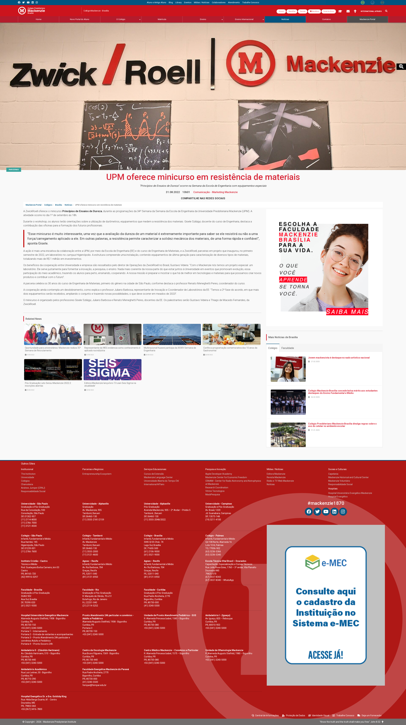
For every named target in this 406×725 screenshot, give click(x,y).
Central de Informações (267, 715)
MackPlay (291, 11)
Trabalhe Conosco (345, 715)
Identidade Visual (320, 715)
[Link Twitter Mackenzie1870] (24, 2)
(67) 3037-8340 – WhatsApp (219, 580)
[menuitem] (156, 2)
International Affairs (371, 11)
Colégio (272, 348)
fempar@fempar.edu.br (94, 685)
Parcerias (14, 170)
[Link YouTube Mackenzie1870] (28, 2)
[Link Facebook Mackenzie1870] (19, 2)
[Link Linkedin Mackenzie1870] (32, 2)
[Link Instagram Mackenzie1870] (37, 2)
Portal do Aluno (328, 11)
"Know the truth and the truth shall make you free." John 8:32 (351, 722)
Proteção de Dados (295, 715)
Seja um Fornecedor (372, 715)
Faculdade (288, 348)
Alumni (281, 11)
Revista (302, 11)
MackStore (315, 11)
